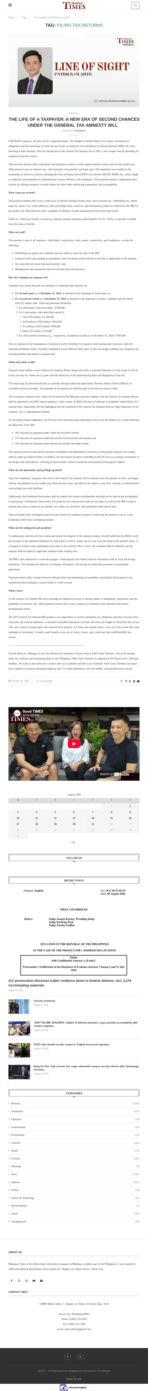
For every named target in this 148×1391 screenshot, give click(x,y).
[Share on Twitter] (130, 681)
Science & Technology (75, 1198)
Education (75, 1119)
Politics (75, 1190)
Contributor (80, 130)
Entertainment (75, 1127)
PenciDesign (103, 1371)
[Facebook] (67, 1356)
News (75, 1174)
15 (111, 818)
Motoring (75, 1166)
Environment (75, 1135)
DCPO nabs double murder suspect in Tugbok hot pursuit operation (72, 1044)
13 (74, 818)
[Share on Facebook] (126, 681)
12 (55, 818)
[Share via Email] (138, 681)
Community (75, 1111)
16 (130, 818)
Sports (75, 1213)
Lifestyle (75, 1158)
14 (93, 818)
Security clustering (44, 1000)
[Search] (136, 5)
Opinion (75, 1182)
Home (11, 17)
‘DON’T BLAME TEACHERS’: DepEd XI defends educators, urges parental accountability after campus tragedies (86, 1024)
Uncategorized (75, 1221)
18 (36, 824)
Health (75, 1150)
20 (74, 824)
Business (75, 1103)
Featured (75, 1143)
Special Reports (75, 1205)
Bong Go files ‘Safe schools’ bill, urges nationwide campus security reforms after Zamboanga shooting (86, 1068)
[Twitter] (80, 1356)
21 (93, 824)
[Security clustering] (19, 1006)
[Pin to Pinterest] (134, 681)
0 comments (46, 681)
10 (18, 818)
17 (18, 824)
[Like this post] (121, 681)
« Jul (72, 842)
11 (36, 818)
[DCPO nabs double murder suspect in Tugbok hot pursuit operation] (19, 1050)
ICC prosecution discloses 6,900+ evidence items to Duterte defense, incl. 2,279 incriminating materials (69, 983)
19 (55, 824)
